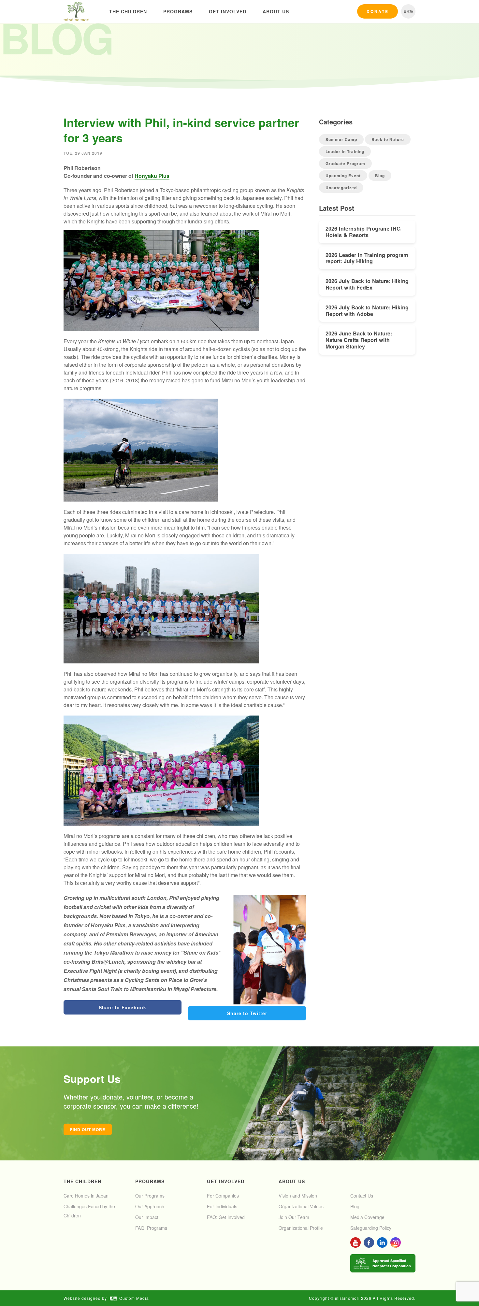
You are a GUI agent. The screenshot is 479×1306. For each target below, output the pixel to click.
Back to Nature (387, 139)
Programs (178, 11)
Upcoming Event (343, 175)
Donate (378, 11)
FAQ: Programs (151, 1228)
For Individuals (222, 1206)
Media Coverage (367, 1217)
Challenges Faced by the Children (89, 1211)
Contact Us (361, 1195)
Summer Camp (341, 139)
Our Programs (150, 1195)
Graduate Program (345, 163)
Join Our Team (294, 1217)
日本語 (408, 11)
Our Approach (149, 1206)
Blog (380, 175)
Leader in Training (345, 151)
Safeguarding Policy (370, 1228)
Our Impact (146, 1217)
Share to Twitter (247, 1013)
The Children (128, 11)
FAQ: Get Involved (226, 1217)
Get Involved (227, 11)
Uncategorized (341, 188)
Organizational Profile (301, 1228)
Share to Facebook (122, 1007)
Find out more (87, 1129)
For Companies (223, 1195)
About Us (276, 11)
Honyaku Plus (152, 175)
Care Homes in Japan (86, 1195)
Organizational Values (301, 1206)
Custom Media (134, 1298)
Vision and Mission (298, 1195)
